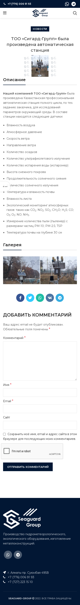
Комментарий (14, 338)
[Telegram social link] (73, 3)
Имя (7, 385)
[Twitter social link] (30, 298)
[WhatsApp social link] (67, 3)
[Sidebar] (5, 186)
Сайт (6, 417)
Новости (40, 28)
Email (8, 401)
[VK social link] (50, 298)
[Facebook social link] (20, 298)
